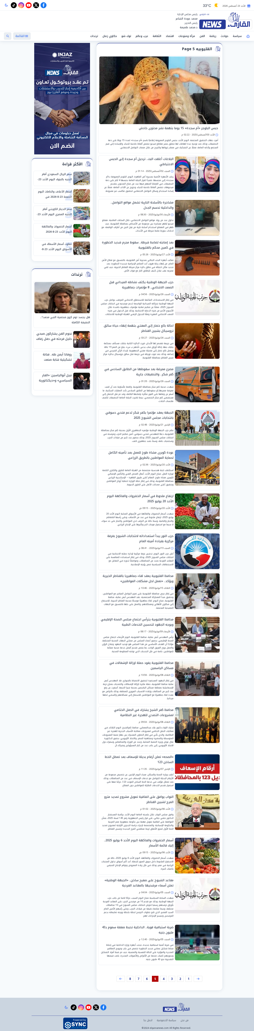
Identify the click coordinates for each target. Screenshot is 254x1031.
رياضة (212, 36)
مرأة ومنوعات (186, 36)
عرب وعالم (142, 36)
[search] (8, 36)
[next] (120, 979)
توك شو (126, 36)
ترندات (94, 36)
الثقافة (157, 36)
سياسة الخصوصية (166, 1020)
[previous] (198, 979)
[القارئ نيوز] (225, 20)
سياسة (237, 36)
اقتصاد (170, 36)
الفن (202, 36)
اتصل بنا (148, 1020)
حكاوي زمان (109, 36)
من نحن (185, 1020)
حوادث (224, 36)
